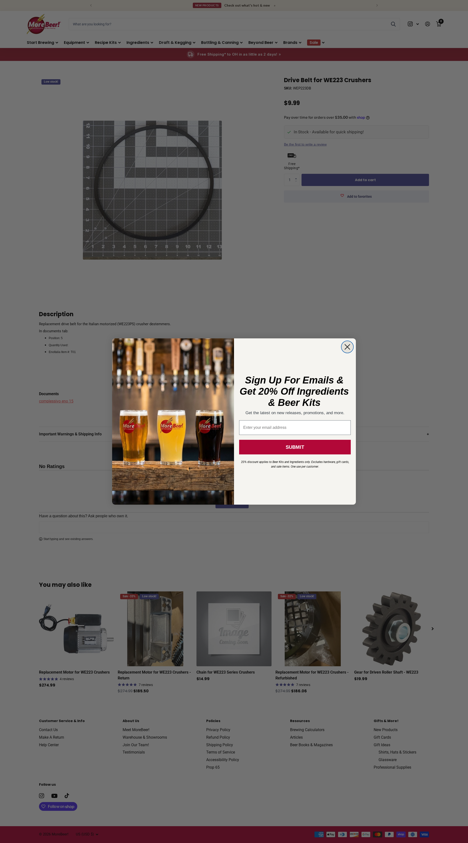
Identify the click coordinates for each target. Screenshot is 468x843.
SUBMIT (295, 447)
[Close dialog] (347, 347)
